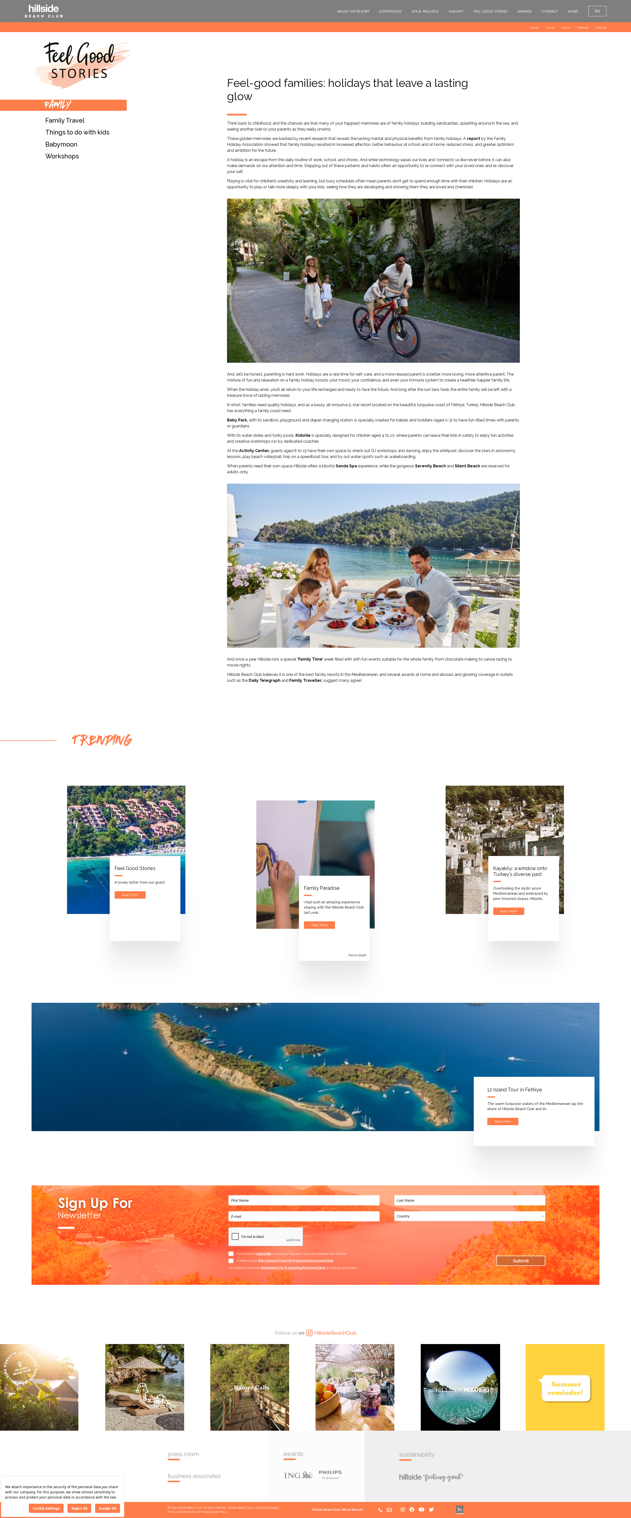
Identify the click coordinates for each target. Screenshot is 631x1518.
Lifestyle (601, 27)
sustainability (417, 1454)
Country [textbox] (403, 1216)
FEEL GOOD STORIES (490, 11)
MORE (573, 11)
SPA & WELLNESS (425, 11)
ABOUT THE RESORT (353, 11)
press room (183, 1454)
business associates (194, 1476)
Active (565, 27)
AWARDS (524, 11)
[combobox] (469, 1216)
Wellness (583, 27)
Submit (521, 1260)
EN (597, 11)
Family (534, 27)
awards (293, 1453)
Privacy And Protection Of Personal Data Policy (197, 1512)
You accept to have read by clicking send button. (293, 1268)
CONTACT (550, 11)
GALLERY (456, 11)
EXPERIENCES (390, 11)
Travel (550, 27)
